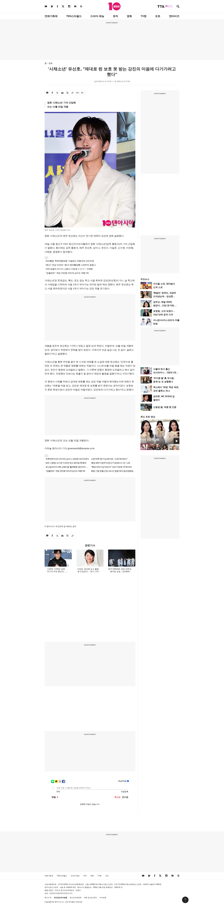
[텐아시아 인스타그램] (69, 6)
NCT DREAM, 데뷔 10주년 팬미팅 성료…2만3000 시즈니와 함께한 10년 (119, 571)
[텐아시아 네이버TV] (52, 6)
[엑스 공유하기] (57, 93)
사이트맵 (102, 898)
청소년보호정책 (76, 898)
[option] (160, 431)
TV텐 (143, 16)
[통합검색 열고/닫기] (178, 6)
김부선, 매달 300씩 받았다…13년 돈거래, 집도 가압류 (163, 305)
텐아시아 (58, 902)
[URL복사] (72, 93)
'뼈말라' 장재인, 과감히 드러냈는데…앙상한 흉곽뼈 (164, 296)
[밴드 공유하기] (67, 93)
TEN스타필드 (74, 16)
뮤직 (115, 16)
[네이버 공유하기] (62, 93)
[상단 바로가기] (185, 900)
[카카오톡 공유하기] (47, 93)
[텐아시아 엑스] (63, 6)
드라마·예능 (97, 16)
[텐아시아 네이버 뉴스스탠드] (75, 6)
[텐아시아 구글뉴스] (81, 6)
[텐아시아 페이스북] (57, 6)
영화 (129, 16)
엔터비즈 (174, 16)
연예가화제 (51, 16)
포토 (157, 16)
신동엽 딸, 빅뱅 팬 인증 (164, 407)
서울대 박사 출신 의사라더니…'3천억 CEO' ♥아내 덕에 (165, 372)
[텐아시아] (114, 6)
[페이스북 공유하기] (52, 93)
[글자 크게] (77, 93)
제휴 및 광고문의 (90, 898)
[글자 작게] (82, 93)
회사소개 (48, 898)
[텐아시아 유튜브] (46, 6)
